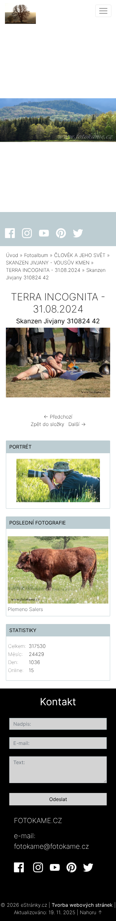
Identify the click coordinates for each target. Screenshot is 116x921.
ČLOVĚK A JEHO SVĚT (79, 255)
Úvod (12, 255)
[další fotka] (100, 364)
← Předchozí (58, 417)
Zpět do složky (47, 424)
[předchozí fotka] (16, 364)
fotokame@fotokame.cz (51, 846)
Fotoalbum (36, 255)
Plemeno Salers (25, 609)
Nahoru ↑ (91, 912)
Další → (77, 424)
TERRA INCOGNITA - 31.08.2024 (43, 270)
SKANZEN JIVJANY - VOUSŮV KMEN (47, 262)
